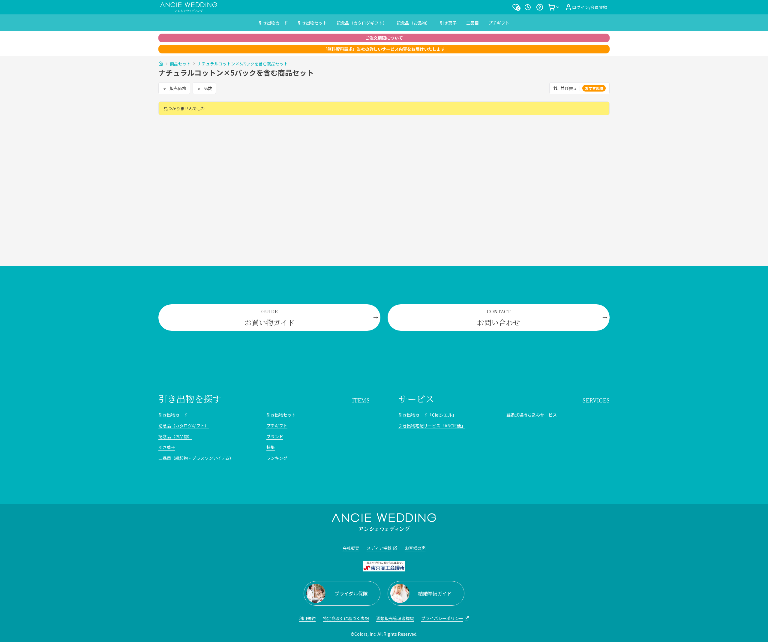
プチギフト (498, 23)
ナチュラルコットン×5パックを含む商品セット (242, 64)
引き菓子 (448, 23)
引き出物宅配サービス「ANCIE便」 (431, 426)
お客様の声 (415, 548)
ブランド (274, 436)
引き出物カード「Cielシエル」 (427, 415)
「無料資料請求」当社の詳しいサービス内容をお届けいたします (384, 49)
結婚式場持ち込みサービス (531, 415)
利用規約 (307, 618)
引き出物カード (273, 23)
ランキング (276, 458)
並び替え (581, 88)
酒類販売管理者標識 (395, 618)
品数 (208, 88)
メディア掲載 (379, 548)
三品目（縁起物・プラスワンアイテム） (196, 458)
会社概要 (351, 548)
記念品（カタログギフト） (362, 23)
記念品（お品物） (413, 23)
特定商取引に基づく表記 (346, 618)
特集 (270, 447)
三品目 (472, 23)
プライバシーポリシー (442, 618)
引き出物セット (312, 23)
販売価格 (178, 88)
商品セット (180, 64)
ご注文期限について (384, 38)
